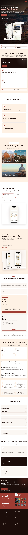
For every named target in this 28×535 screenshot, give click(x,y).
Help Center (16, 516)
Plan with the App (17, 512)
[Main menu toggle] (26, 1)
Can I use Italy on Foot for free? (5, 405)
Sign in (15, 517)
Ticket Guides (4, 523)
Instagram (16, 524)
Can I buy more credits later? (5, 419)
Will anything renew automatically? (6, 430)
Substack (16, 525)
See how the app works (11, 14)
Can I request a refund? (4, 433)
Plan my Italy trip (4, 14)
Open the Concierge (5, 247)
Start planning (4, 65)
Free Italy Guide (5, 522)
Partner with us (16, 523)
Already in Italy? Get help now (4, 18)
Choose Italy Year (14, 329)
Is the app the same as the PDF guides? (6, 422)
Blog (3, 524)
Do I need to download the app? (5, 425)
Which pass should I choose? (5, 408)
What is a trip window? (4, 411)
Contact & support (17, 522)
